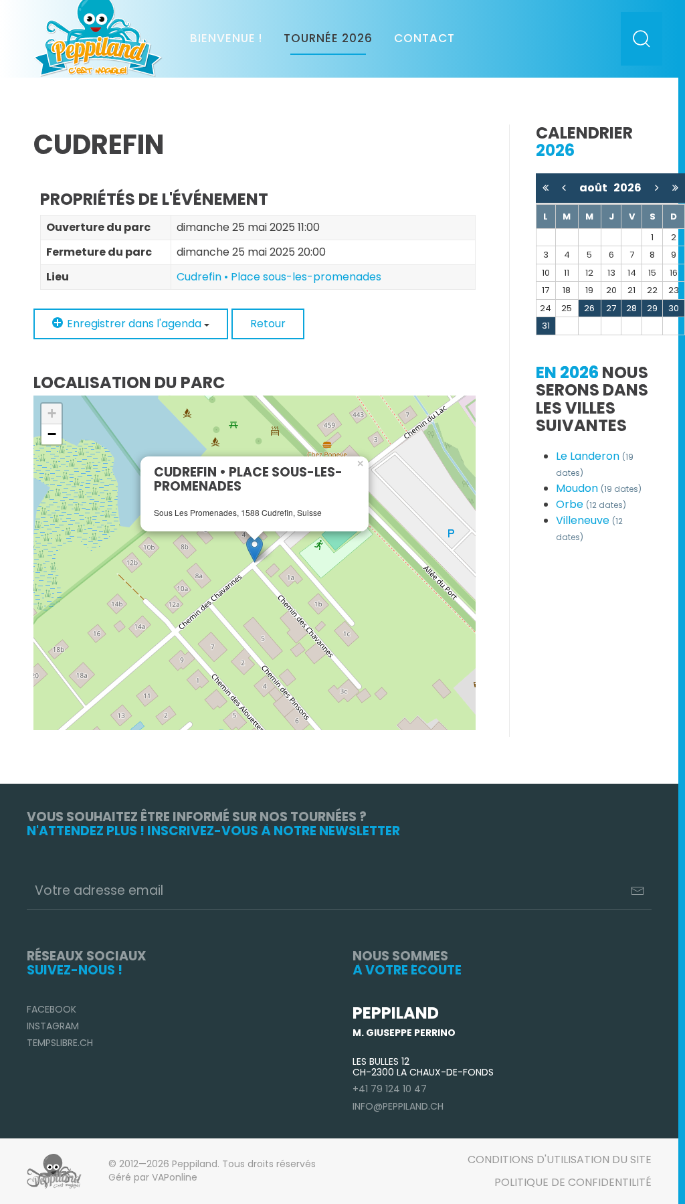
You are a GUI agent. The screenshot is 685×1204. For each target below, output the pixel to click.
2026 (627, 187)
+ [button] (51, 413)
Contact (424, 38)
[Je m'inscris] (637, 891)
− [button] (51, 434)
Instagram (53, 1026)
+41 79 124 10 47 (390, 1089)
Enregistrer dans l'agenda (134, 323)
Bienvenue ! (226, 38)
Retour (268, 323)
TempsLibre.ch (60, 1042)
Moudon (599, 488)
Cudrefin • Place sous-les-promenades (279, 276)
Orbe (591, 504)
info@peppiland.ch (398, 1106)
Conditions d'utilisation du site (560, 1159)
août (596, 187)
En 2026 (567, 372)
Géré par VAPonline (152, 1177)
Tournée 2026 (328, 38)
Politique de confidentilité (573, 1182)
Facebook (51, 1009)
